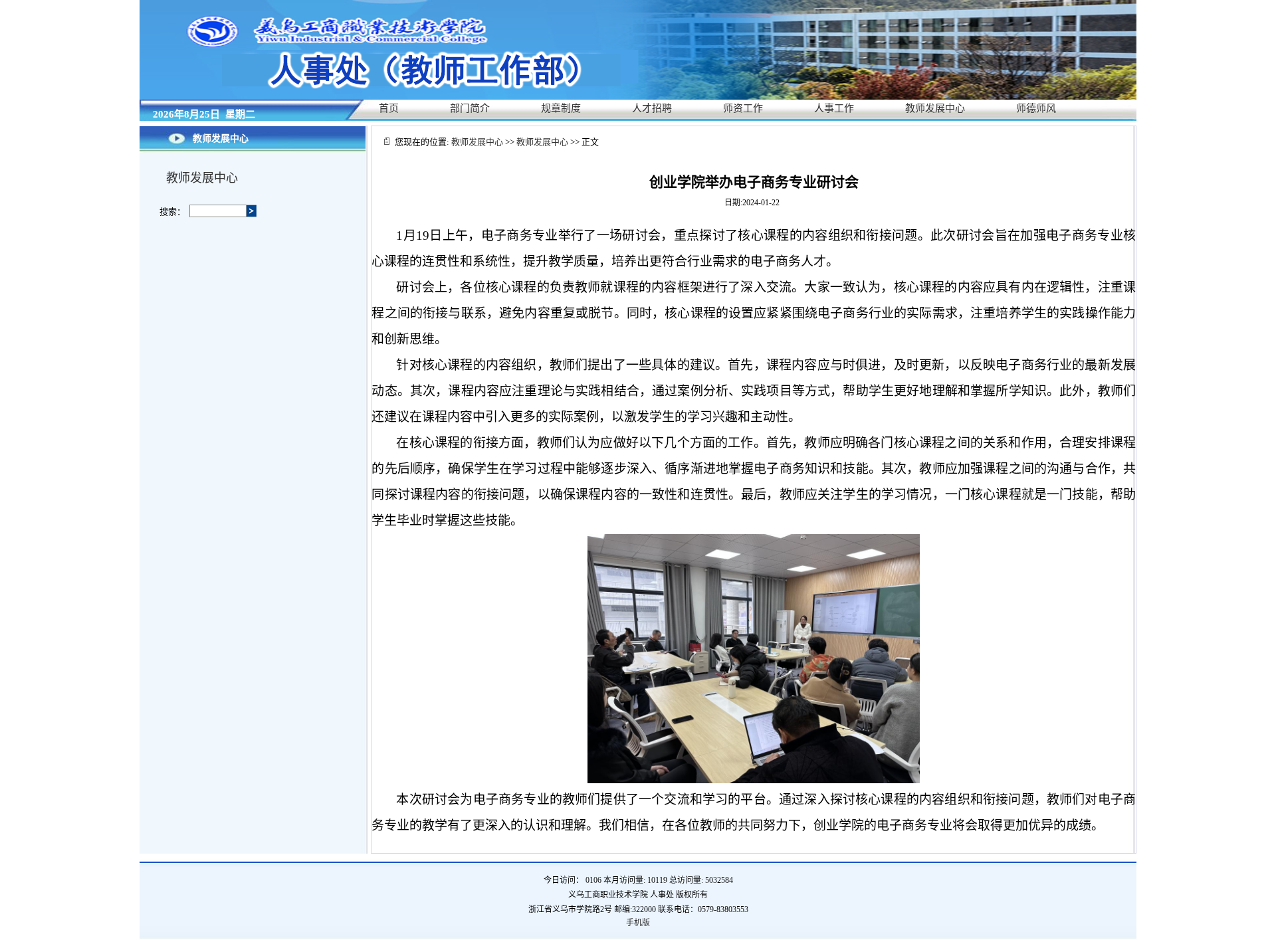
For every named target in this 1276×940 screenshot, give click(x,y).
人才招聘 (652, 108)
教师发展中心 (935, 108)
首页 (389, 108)
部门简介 (470, 108)
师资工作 (743, 108)
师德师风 (1036, 108)
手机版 (638, 922)
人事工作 (834, 108)
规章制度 (561, 108)
